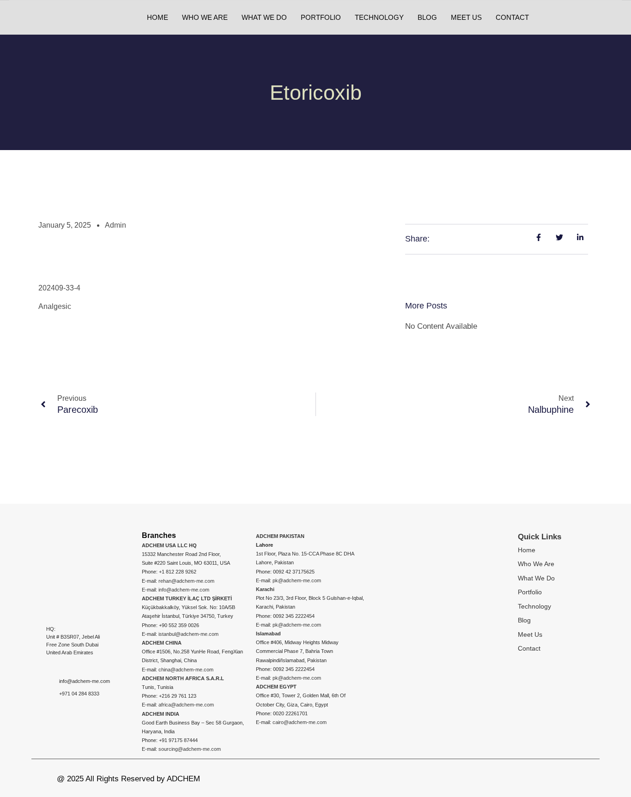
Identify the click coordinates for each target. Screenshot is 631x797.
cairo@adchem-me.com (300, 722)
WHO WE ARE (205, 17)
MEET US (466, 17)
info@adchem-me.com (183, 589)
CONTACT (512, 17)
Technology (534, 606)
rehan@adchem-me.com (186, 581)
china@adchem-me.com (185, 669)
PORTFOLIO (321, 17)
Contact (529, 648)
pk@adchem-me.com (297, 580)
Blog (524, 620)
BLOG (427, 17)
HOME (157, 17)
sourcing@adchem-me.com (189, 749)
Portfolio (530, 592)
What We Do (536, 578)
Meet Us (530, 634)
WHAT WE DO (264, 17)
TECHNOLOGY (379, 17)
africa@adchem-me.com (186, 704)
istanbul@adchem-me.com (188, 634)
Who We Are (536, 564)
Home (526, 550)
